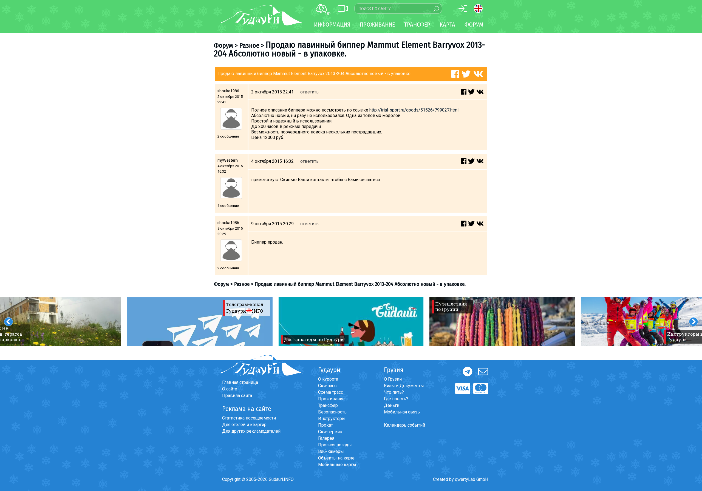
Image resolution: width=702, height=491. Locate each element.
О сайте (229, 389)
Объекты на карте (336, 458)
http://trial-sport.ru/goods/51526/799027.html (413, 110)
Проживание (331, 398)
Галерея (326, 438)
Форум (474, 24)
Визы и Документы (404, 385)
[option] (199, 321)
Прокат (325, 425)
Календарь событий (404, 425)
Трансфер (328, 405)
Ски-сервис (330, 431)
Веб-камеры (331, 451)
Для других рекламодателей (251, 431)
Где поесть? (396, 398)
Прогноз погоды (335, 444)
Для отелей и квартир (244, 424)
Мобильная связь (402, 412)
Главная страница (240, 382)
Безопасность (332, 412)
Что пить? (394, 392)
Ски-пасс (327, 385)
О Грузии (393, 379)
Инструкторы (332, 418)
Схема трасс (330, 392)
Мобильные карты (337, 464)
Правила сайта (237, 395)
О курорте (328, 379)
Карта (447, 24)
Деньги (391, 405)
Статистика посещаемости (249, 418)
